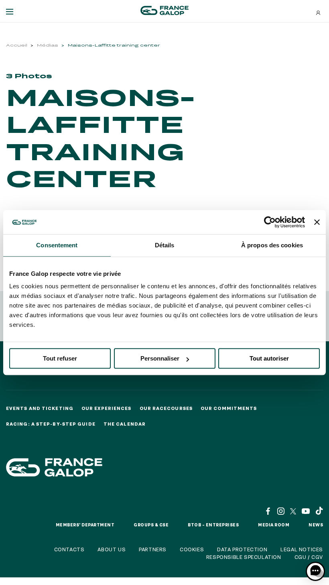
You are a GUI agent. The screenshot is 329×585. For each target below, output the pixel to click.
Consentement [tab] (56, 245)
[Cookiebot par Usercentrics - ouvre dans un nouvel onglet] (270, 222)
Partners (153, 549)
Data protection (242, 549)
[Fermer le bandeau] (317, 222)
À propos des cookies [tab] (272, 245)
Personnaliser (159, 358)
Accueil (16, 45)
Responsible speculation (243, 557)
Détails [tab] (165, 245)
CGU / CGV (308, 557)
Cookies (192, 549)
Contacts (69, 549)
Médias (47, 45)
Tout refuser (60, 358)
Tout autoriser (269, 358)
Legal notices (301, 549)
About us (111, 549)
